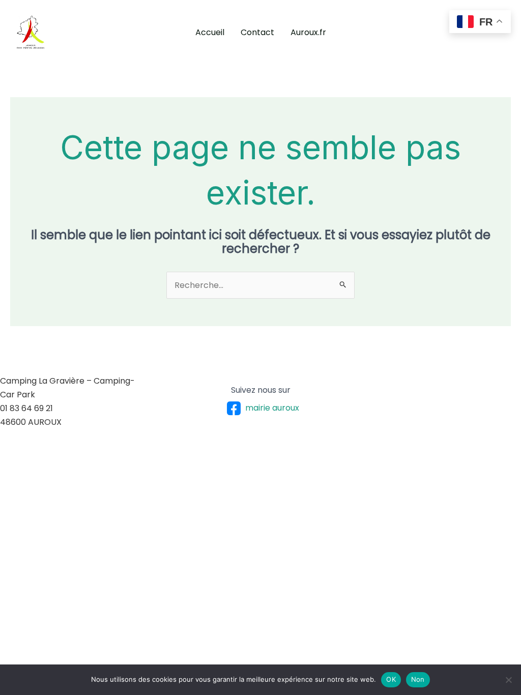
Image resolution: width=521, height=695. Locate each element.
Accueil (209, 32)
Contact (257, 32)
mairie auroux (272, 408)
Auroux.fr (308, 32)
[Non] (508, 680)
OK (391, 679)
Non (418, 679)
